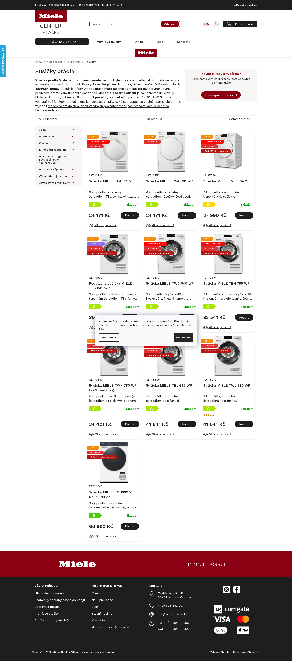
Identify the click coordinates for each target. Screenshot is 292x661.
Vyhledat (170, 24)
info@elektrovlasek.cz (174, 614)
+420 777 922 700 (88, 5)
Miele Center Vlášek (236, 589)
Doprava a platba (47, 606)
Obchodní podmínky (49, 593)
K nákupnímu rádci (219, 95)
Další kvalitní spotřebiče (52, 620)
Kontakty (98, 620)
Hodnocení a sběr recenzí (110, 627)
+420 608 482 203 (171, 605)
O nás (96, 593)
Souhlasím (183, 337)
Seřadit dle (237, 119)
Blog (95, 606)
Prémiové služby (47, 613)
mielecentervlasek (226, 587)
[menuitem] (62, 41)
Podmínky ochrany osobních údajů (60, 600)
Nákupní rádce (102, 600)
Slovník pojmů (102, 613)
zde (101, 328)
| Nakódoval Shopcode (245, 652)
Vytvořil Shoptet (220, 652)
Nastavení (109, 337)
